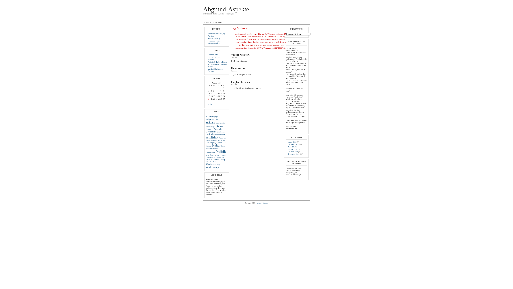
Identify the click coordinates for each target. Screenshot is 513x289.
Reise (207, 155)
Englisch (217, 134)
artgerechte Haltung (212, 121)
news (215, 148)
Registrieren (305, 2)
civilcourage (210, 127)
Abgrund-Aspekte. (262, 203)
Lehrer (223, 146)
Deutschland (211, 132)
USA (214, 162)
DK (218, 132)
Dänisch (222, 132)
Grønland (209, 142)
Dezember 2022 (293, 144)
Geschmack (221, 140)
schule (222, 157)
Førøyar (214, 140)
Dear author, (238, 68)
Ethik (214, 137)
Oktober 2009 (293, 152)
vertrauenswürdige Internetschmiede (214, 42)
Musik (272, 19)
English (240, 19)
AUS (217, 123)
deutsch (209, 129)
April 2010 (292, 147)
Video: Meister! (240, 54)
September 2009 (294, 154)
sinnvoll (217, 159)
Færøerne (209, 140)
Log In (298, 2)
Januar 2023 (292, 142)
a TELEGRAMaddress (216, 55)
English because (240, 82)
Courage (218, 19)
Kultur (216, 145)
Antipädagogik (212, 116)
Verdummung (213, 164)
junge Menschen (219, 142)
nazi (211, 148)
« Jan (210, 104)
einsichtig (210, 134)
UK (210, 162)
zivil (281, 19)
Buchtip (211, 60)
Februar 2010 (292, 149)
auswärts (222, 123)
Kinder (209, 146)
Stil (207, 162)
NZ (218, 148)
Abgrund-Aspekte (226, 9)
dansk (229, 19)
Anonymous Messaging (216, 34)
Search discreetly (214, 38)
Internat (252, 19)
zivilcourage (212, 167)
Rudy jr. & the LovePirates (217, 62)
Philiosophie (210, 152)
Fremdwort (222, 138)
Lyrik (263, 19)
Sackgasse (217, 157)
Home (207, 19)
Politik (221, 151)
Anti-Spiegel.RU (214, 57)
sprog (223, 160)
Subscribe (217, 23)
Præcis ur (211, 36)
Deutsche (218, 129)
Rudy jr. (208, 23)
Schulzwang (209, 159)
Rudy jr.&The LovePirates (264, 45)
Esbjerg (208, 138)
